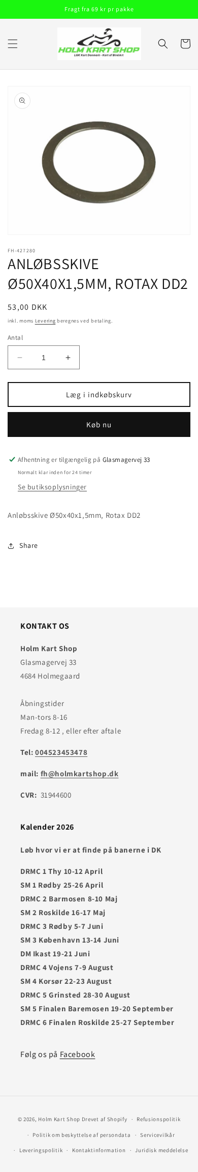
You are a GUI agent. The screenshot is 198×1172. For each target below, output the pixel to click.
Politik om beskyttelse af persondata (81, 1134)
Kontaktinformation (99, 1150)
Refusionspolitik (158, 1119)
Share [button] (28, 545)
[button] (13, 44)
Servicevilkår (157, 1134)
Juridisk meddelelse (161, 1150)
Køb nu (99, 424)
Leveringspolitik (40, 1150)
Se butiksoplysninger (52, 486)
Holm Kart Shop (59, 1119)
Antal (15, 337)
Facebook (77, 1054)
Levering (45, 320)
